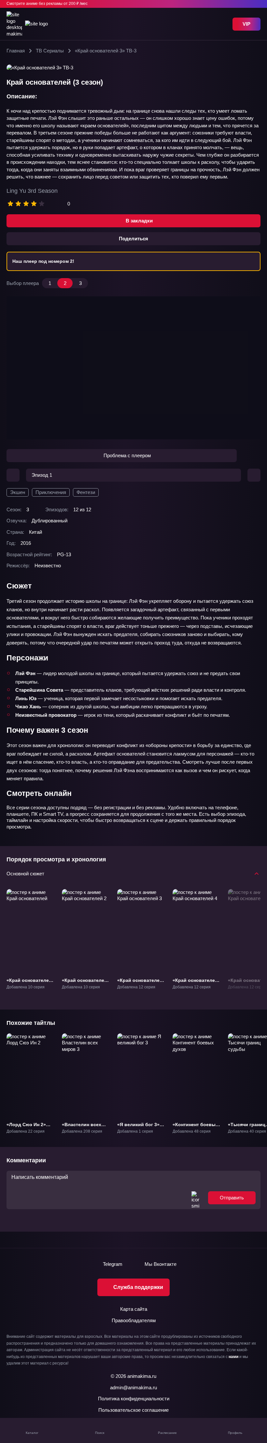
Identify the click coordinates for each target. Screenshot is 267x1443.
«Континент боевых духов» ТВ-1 (195, 1127)
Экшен (17, 492)
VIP (246, 24)
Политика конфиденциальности (133, 1398)
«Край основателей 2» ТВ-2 (84, 983)
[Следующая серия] (253, 475)
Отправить (232, 1197)
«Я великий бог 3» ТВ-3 (138, 1127)
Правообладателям (134, 1320)
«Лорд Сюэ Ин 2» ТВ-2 (26, 1127)
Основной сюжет (25, 873)
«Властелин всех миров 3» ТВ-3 (81, 1127)
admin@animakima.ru (133, 1387)
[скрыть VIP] (256, 4)
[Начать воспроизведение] (133, 368)
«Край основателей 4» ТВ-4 (195, 983)
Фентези (86, 492)
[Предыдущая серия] (13, 475)
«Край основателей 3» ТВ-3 (139, 983)
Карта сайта (133, 1309)
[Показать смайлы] (195, 1197)
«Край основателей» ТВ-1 (30, 983)
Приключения (50, 492)
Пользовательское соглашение (133, 1410)
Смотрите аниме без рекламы (47, 3)
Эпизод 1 (42, 475)
